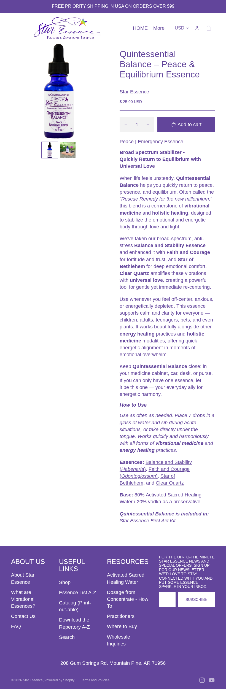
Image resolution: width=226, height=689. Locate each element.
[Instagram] (202, 680)
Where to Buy (122, 626)
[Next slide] (100, 91)
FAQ (16, 626)
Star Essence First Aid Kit (148, 520)
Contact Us (23, 616)
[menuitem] (158, 28)
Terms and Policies (95, 680)
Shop (65, 582)
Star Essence (33, 680)
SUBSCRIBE (196, 599)
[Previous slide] (17, 91)
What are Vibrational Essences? (23, 599)
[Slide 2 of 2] (68, 150)
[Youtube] (211, 680)
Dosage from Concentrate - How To (127, 599)
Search (67, 637)
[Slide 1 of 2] (50, 150)
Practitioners (120, 616)
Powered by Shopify (59, 680)
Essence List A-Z (77, 592)
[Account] (197, 28)
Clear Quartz (170, 483)
